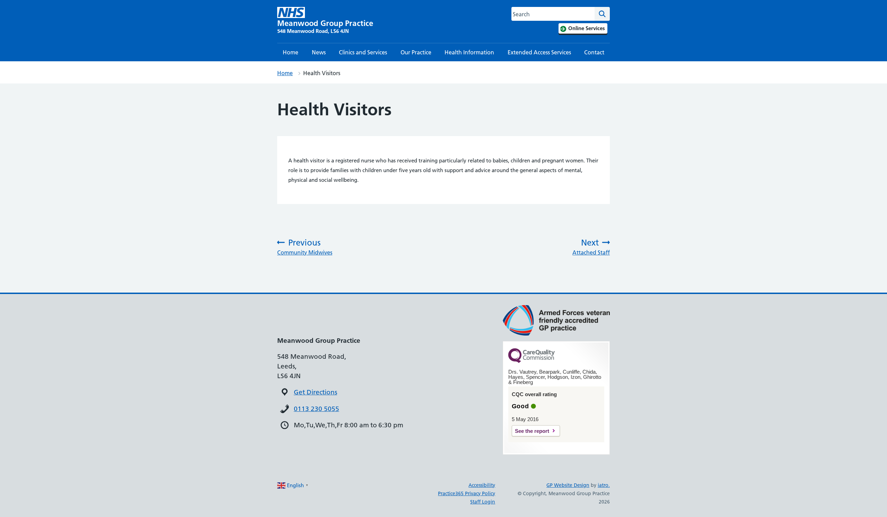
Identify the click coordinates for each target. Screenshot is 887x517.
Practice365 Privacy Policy (466, 493)
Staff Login (482, 502)
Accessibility (481, 485)
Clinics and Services (363, 52)
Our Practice (416, 52)
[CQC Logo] (531, 361)
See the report (532, 431)
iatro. (604, 485)
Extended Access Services (539, 52)
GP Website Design (567, 485)
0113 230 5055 (316, 409)
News (319, 52)
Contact (594, 52)
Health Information (469, 52)
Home (290, 52)
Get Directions (315, 392)
